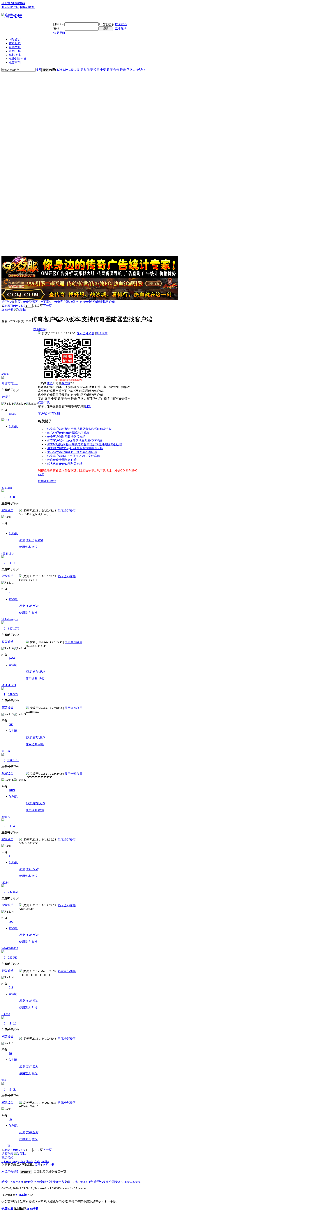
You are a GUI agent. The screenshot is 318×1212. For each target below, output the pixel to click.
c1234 (5, 882)
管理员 (5, 396)
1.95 (77, 69)
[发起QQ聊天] (5, 419)
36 (14, 1089)
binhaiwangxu (9, 619)
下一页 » (7, 1145)
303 (15, 694)
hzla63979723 (9, 948)
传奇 (50, 383)
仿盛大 (131, 69)
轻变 (96, 69)
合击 (116, 69)
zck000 (5, 1014)
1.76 (59, 69)
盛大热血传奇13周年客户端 (64, 463)
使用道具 (44, 481)
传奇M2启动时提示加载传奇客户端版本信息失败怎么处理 (84, 444)
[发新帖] (20, 309)
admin (5, 374)
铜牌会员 (7, 905)
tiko (3, 1079)
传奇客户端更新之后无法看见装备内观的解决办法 (79, 428)
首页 (18, 301)
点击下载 (44, 402)
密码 (56, 28)
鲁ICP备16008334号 (80, 1181)
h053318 (6, 487)
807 (10, 628)
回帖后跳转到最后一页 (51, 1171)
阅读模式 (101, 333)
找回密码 (121, 24)
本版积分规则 (10, 1171)
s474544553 (8, 685)
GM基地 (21, 1194)
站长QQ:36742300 (12, 1181)
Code (37, 1161)
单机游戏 (15, 54)
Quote (29, 1161)
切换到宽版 (27, 7)
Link (22, 1161)
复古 (83, 69)
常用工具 (15, 51)
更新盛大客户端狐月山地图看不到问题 (72, 452)
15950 (12, 413)
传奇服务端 (44, 1181)
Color (7, 1161)
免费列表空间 (17, 58)
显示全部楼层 (85, 333)
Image (15, 1161)
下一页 (47, 305)
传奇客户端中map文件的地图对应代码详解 (74, 440)
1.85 (71, 69)
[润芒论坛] (11, 15)
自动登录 (108, 24)
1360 (10, 760)
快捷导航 (59, 32)
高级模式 (7, 1157)
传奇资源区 (30, 301)
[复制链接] (40, 329)
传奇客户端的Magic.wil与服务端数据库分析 (75, 448)
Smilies (45, 1161)
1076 (16, 628)
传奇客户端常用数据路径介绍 (66, 436)
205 (10, 957)
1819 (16, 760)
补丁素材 (46, 301)
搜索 (38, 69)
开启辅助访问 (10, 7)
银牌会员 (7, 641)
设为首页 (7, 3)
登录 (37, 1164)
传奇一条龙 (59, 1181)
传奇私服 (54, 413)
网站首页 (15, 39)
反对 (39, 540)
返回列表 (7, 309)
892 (15, 891)
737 (10, 891)
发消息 (13, 426)
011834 (5, 750)
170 (10, 694)
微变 (90, 69)
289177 (5, 816)
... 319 (21, 305)
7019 (4, 383)
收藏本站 (19, 3)
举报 (53, 481)
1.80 (65, 69)
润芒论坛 (7, 301)
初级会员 (7, 510)
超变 (110, 69)
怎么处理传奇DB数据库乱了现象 (68, 432)
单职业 (140, 69)
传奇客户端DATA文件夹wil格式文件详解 (73, 455)
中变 (103, 69)
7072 (10, 383)
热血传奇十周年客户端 (62, 459)
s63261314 (7, 553)
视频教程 (15, 47)
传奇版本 (15, 43)
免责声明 (15, 62)
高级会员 (7, 707)
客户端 (65, 383)
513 (15, 957)
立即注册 (121, 28)
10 (16, 305)
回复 (88, 406)
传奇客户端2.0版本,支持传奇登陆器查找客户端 (84, 301)
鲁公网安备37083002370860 (123, 1181)
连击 (123, 69)
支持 (30, 540)
